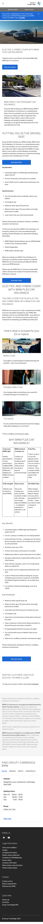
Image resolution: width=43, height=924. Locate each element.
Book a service (29, 9)
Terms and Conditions (9, 848)
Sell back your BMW (8, 886)
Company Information (9, 863)
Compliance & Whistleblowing (12, 858)
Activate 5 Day (16, 162)
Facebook (4, 837)
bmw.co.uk (5, 900)
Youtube (8, 837)
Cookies (4, 850)
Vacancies (5, 902)
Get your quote (9, 67)
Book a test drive (13, 9)
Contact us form (7, 881)
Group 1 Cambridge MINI (10, 905)
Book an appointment (9, 884)
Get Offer (22, 18)
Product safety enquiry (9, 868)
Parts (20, 771)
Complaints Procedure (9, 853)
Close (38, 14)
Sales (4, 771)
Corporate (30, 771)
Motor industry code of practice (12, 865)
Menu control (3, 3)
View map (7, 819)
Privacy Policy (6, 860)
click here (35, 684)
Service (12, 771)
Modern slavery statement (10, 855)
